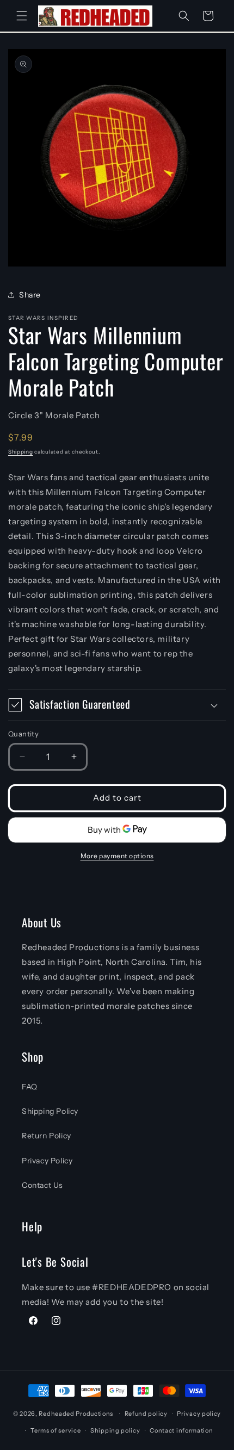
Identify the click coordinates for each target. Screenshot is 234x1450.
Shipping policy (115, 1430)
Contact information (181, 1430)
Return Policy (46, 1136)
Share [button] (30, 295)
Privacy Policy (47, 1161)
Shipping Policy (50, 1111)
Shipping (20, 451)
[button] (22, 16)
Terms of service (55, 1430)
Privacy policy (199, 1413)
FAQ (30, 1087)
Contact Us (42, 1185)
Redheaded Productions (76, 1413)
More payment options (117, 856)
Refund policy (146, 1413)
